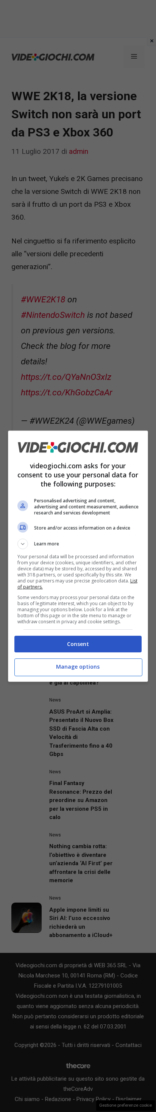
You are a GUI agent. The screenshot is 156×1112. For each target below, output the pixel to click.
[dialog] (78, 556)
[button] (78, 544)
